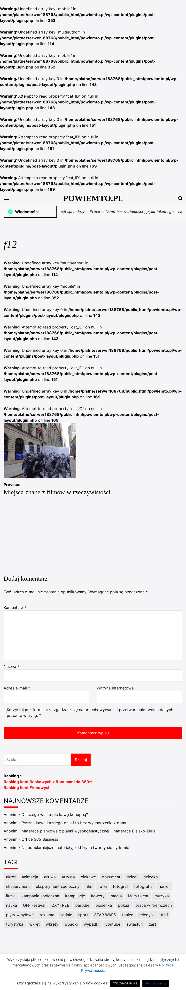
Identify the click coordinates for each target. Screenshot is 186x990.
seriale (66, 914)
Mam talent (138, 895)
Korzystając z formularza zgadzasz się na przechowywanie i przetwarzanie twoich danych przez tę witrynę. (90, 712)
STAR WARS (105, 914)
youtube (112, 924)
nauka (11, 905)
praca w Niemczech (153, 905)
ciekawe (88, 876)
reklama (47, 914)
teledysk (147, 914)
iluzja (11, 895)
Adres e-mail (17, 688)
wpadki (71, 924)
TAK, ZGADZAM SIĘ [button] (125, 983)
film (88, 886)
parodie (82, 905)
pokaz (123, 905)
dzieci (131, 876)
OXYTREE (60, 905)
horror (164, 886)
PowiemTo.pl (93, 198)
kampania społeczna (40, 895)
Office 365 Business (40, 839)
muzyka (162, 895)
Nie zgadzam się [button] (155, 983)
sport (83, 914)
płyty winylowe (20, 914)
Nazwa (11, 666)
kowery (98, 895)
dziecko (150, 876)
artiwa (50, 876)
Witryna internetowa (115, 688)
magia (116, 895)
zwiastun (134, 924)
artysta (68, 876)
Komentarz (15, 607)
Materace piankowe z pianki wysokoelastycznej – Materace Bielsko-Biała (88, 831)
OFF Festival (34, 905)
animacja (30, 876)
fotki (102, 886)
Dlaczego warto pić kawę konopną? (55, 814)
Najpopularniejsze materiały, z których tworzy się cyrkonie (75, 847)
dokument (111, 876)
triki (164, 914)
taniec (127, 914)
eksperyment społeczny (57, 886)
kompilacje (75, 895)
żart (152, 924)
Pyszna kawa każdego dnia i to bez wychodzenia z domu (74, 822)
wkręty (52, 924)
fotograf (120, 886)
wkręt (34, 924)
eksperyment (18, 886)
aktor (11, 876)
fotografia (143, 886)
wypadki (91, 924)
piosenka (103, 905)
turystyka (14, 924)
